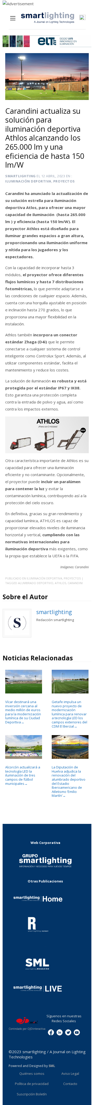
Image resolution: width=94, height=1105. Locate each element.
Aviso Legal (70, 1073)
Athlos (60, 583)
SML (52, 1066)
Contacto (70, 1083)
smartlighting (20, 176)
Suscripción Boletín (32, 1094)
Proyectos (64, 181)
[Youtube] (77, 1032)
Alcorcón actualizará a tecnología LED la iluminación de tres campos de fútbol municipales (22, 775)
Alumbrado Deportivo (35, 583)
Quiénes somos (31, 1073)
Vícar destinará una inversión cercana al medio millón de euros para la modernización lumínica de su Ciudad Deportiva (23, 711)
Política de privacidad (32, 1083)
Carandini (75, 583)
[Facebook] (51, 1032)
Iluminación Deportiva (28, 181)
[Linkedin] (59, 1032)
